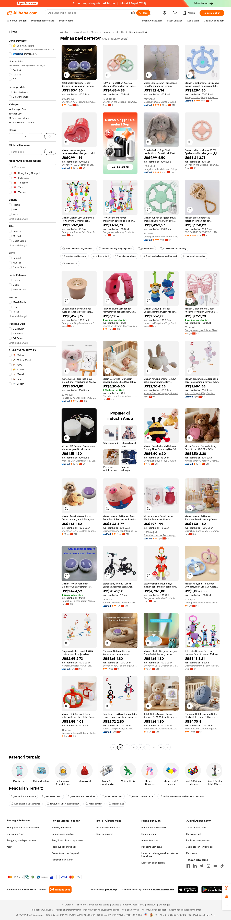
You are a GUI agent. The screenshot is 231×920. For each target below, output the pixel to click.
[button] (133, 13)
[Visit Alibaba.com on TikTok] (222, 866)
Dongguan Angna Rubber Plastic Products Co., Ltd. (202, 330)
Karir (9, 846)
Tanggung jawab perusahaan (22, 840)
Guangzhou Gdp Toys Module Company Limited (79, 323)
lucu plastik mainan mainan (27, 804)
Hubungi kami (148, 834)
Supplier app (109, 889)
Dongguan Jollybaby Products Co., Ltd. (120, 232)
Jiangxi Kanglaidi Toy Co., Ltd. (200, 393)
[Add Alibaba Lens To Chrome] (60, 889)
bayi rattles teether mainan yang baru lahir (183, 796)
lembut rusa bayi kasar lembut (64, 804)
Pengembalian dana (151, 846)
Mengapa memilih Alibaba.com (23, 827)
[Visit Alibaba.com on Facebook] (188, 866)
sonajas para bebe (127, 256)
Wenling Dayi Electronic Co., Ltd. (79, 460)
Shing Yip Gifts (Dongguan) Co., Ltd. (202, 97)
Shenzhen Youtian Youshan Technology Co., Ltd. (120, 396)
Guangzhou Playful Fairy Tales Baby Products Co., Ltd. (79, 232)
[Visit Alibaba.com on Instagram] (208, 866)
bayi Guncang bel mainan (83, 796)
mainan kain (71, 263)
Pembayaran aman (61, 827)
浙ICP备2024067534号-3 (202, 915)
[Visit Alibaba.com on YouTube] (215, 866)
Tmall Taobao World (99, 904)
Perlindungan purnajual (64, 846)
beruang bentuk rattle (142, 796)
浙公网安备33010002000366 (171, 915)
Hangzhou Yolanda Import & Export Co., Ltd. (161, 169)
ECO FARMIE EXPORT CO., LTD (201, 232)
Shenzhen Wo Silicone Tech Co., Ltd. (120, 101)
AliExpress (67, 904)
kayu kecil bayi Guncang (174, 248)
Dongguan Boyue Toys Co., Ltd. (160, 460)
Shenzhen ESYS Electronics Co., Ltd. (79, 531)
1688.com (81, 904)
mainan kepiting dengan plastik (117, 248)
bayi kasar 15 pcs (53, 796)
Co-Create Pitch (15, 834)
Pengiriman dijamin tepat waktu (68, 840)
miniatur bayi (102, 256)
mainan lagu (118, 804)
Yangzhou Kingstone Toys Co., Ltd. (161, 323)
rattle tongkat (95, 804)
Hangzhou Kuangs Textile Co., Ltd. (79, 397)
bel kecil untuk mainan (25, 796)
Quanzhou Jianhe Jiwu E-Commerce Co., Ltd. (202, 531)
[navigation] (32, 390)
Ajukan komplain (149, 840)
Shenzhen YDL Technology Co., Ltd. (79, 101)
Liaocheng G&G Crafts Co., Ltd (160, 101)
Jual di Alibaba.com (196, 827)
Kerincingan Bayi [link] (138, 32)
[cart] (175, 13)
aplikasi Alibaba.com (162, 889)
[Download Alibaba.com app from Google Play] (212, 889)
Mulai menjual (193, 834)
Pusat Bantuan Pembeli (153, 827)
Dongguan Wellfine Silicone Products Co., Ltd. (161, 236)
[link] (226, 887)
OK (50, 136)
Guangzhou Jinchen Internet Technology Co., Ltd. (120, 531)
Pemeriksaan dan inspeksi (65, 853)
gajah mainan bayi (113, 796)
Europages (164, 904)
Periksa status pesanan (198, 840)
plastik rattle (147, 248)
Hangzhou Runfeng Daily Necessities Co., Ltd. (79, 601)
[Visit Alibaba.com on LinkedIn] (195, 866)
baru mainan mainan (196, 256)
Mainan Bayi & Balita (113, 32)
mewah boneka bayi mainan (79, 248)
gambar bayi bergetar (76, 256)
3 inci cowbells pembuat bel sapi (161, 256)
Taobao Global (129, 904)
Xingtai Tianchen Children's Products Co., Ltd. (120, 602)
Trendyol (151, 904)
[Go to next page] (168, 747)
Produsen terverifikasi (108, 827)
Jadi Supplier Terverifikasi (199, 846)
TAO (142, 904)
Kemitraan (191, 853)
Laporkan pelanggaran (153, 862)
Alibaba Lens (26, 889)
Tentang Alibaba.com (18, 820)
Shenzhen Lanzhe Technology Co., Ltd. (161, 535)
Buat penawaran (104, 834)
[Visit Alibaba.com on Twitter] (202, 866)
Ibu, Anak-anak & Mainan (85, 32)
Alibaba (64, 32)
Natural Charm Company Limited (161, 393)
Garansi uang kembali (63, 834)
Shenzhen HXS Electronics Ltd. (78, 164)
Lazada (115, 904)
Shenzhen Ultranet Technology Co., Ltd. (120, 326)
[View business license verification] (146, 915)
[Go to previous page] (113, 747)
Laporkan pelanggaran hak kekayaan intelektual (160, 855)
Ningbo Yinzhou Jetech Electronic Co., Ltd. (202, 460)
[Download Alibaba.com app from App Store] (188, 889)
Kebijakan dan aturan (62, 859)
